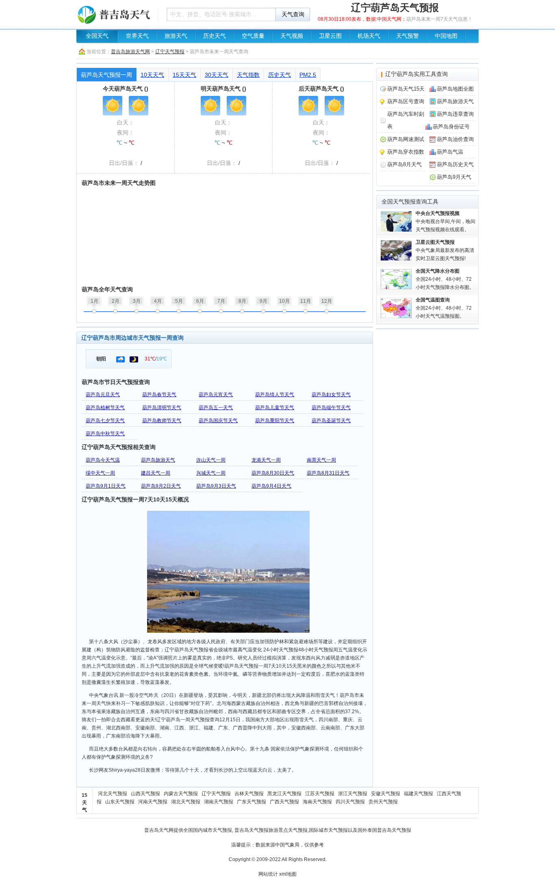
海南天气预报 (317, 802)
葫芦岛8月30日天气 (272, 473)
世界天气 (137, 36)
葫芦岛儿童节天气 (274, 407)
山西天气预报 (145, 793)
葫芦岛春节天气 (159, 394)
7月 (221, 301)
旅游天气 (176, 36)
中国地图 (446, 36)
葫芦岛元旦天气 (103, 394)
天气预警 (407, 36)
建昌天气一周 (155, 473)
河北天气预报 (112, 793)
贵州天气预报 (383, 802)
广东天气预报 (251, 802)
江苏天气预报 (319, 793)
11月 (305, 301)
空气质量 (253, 36)
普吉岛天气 (156, 830)
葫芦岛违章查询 (455, 114)
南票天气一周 (321, 460)
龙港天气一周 (266, 460)
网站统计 (268, 874)
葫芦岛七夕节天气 (105, 420)
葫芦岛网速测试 (405, 139)
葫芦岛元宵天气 (216, 394)
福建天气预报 (418, 793)
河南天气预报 (152, 802)
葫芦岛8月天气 (404, 164)
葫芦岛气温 (450, 152)
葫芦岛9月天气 (454, 177)
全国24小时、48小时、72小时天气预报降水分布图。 (445, 279)
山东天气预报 (119, 802)
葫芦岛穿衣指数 (405, 152)
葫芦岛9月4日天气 (271, 486)
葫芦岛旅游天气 (158, 460)
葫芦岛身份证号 (451, 127)
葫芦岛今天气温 (103, 460)
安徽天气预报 (385, 793)
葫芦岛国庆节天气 (218, 420)
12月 (326, 301)
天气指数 (248, 75)
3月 (137, 301)
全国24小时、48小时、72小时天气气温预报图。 (444, 308)
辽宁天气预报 (169, 51)
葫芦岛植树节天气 (105, 407)
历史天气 (214, 36)
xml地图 (288, 874)
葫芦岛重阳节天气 (274, 420)
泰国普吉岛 (379, 830)
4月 (158, 301)
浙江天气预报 (352, 793)
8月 (242, 301)
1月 (94, 301)
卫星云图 (330, 36)
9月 (263, 301)
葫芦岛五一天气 (216, 407)
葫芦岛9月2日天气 (161, 486)
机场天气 (369, 36)
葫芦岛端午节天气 (331, 407)
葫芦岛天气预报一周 (106, 75)
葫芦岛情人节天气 (274, 394)
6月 (200, 301)
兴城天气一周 (210, 473)
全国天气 (97, 36)
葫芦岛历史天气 (455, 164)
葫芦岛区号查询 (405, 101)
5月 (179, 301)
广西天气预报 (284, 802)
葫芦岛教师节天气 (161, 420)
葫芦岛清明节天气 (161, 407)
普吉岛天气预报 (251, 830)
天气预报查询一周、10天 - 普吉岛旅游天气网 (115, 14)
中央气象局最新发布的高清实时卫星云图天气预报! (445, 250)
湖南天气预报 (218, 802)
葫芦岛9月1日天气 (106, 486)
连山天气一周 (210, 460)
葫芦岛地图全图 (455, 89)
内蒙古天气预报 (181, 793)
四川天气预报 (350, 802)
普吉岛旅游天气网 (130, 51)
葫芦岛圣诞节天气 (331, 420)
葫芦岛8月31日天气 (328, 473)
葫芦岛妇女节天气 (331, 394)
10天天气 (152, 75)
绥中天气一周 (100, 473)
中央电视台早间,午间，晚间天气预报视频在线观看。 (445, 221)
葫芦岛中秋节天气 (105, 433)
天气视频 (291, 36)
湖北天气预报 (185, 802)
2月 (115, 301)
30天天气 (216, 75)
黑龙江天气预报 (284, 793)
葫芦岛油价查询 (455, 139)
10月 (284, 301)
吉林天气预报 (249, 793)
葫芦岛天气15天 (406, 89)
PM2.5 (307, 75)
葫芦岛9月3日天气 (216, 486)
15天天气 (184, 75)
